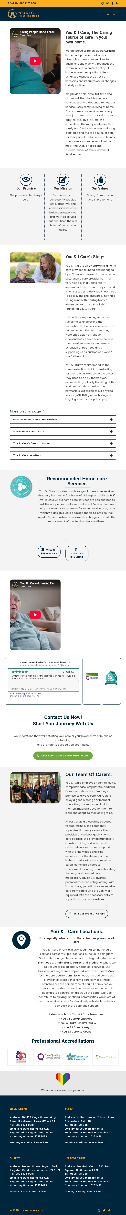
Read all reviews (33, 694)
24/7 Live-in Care (87, 120)
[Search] (108, 14)
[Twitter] (107, 3)
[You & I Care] (25, 14)
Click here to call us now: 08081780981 (65, 755)
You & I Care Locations (27, 455)
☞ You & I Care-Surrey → (77, 1027)
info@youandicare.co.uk (33, 1128)
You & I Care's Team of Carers (32, 443)
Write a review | (17, 694)
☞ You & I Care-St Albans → (77, 1031)
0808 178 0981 (28, 3)
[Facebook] (112, 3)
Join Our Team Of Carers (89, 913)
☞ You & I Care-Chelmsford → (76, 1023)
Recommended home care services (35, 419)
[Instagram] (102, 3)
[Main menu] (114, 14)
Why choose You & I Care (28, 431)
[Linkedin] (117, 3)
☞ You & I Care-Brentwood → (77, 1018)
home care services (92, 59)
